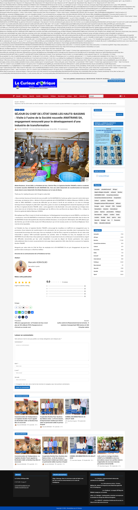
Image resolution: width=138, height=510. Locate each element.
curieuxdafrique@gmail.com (22, 485)
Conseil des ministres (72, 412)
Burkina (25, 96)
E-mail (17, 370)
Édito (96, 223)
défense (118, 203)
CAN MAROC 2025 (100, 195)
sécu (119, 217)
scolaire (97, 217)
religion (106, 214)
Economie (45, 96)
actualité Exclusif (106, 189)
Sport (75, 96)
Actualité (18, 412)
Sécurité (31, 96)
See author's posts (34, 266)
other (91, 495)
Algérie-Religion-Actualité (102, 192)
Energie (97, 206)
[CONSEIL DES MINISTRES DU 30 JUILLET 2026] (77, 407)
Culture (97, 200)
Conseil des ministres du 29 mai (103, 197)
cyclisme (103, 200)
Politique (53, 96)
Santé (117, 214)
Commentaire (19, 342)
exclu (102, 206)
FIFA (113, 206)
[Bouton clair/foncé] (121, 96)
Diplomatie (110, 200)
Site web (17, 377)
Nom (16, 363)
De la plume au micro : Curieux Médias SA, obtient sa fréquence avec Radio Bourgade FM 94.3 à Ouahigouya (106, 485)
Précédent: (31, 324)
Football (119, 206)
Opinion (102, 211)
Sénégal (103, 220)
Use (108, 220)
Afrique (69, 96)
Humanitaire (98, 209)
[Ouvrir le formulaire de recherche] (124, 96)
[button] (14, 96)
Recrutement (61, 96)
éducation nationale (104, 223)
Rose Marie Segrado (72, 421)
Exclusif (80, 412)
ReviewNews (70, 508)
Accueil (18, 96)
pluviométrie (110, 211)
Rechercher (98, 110)
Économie (117, 220)
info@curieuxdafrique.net (22, 487)
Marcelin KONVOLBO (22, 129)
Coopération (117, 197)
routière (112, 214)
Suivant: (73, 324)
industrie (105, 209)
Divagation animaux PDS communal (104, 203)
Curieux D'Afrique (103, 176)
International (82, 96)
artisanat (113, 192)
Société (38, 96)
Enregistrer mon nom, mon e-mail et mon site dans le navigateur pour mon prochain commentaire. (43, 384)
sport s (114, 217)
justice (96, 211)
